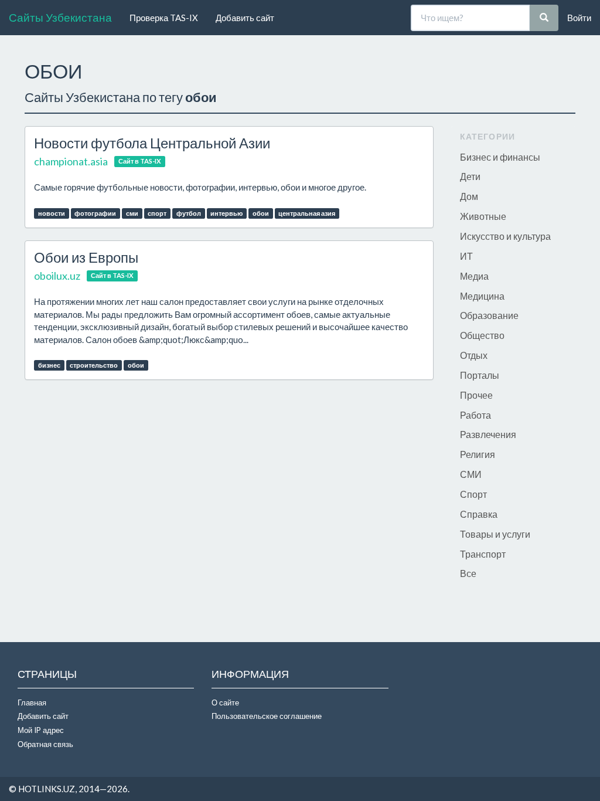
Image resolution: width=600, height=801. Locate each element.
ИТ (466, 256)
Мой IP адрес (41, 730)
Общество (482, 335)
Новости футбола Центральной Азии (152, 142)
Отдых (474, 355)
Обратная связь (45, 744)
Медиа (474, 275)
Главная (32, 702)
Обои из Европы (86, 257)
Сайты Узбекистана (60, 17)
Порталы (479, 375)
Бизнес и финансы (500, 156)
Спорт (473, 494)
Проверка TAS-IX (163, 17)
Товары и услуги (495, 533)
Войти (579, 17)
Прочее (476, 394)
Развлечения (488, 434)
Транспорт (483, 553)
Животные (483, 216)
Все (468, 573)
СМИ (471, 474)
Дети (470, 176)
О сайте (225, 702)
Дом (469, 196)
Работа (475, 414)
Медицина (482, 295)
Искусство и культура (505, 236)
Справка (478, 514)
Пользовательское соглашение (267, 716)
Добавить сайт (245, 17)
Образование (489, 315)
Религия (477, 454)
